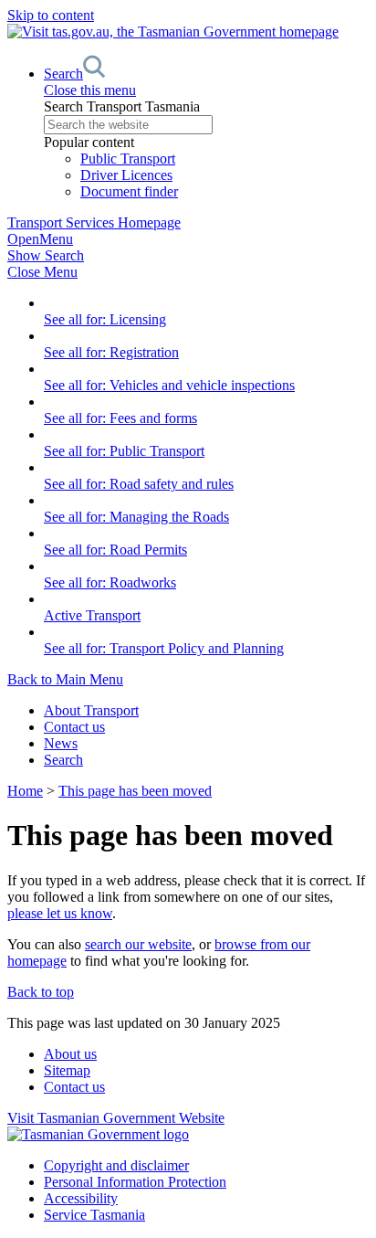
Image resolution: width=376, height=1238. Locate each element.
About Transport (91, 710)
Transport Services (94, 222)
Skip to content (50, 15)
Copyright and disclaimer (116, 1165)
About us (70, 1054)
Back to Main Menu (65, 679)
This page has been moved (135, 791)
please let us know (59, 913)
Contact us (74, 727)
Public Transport (127, 158)
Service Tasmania (94, 1214)
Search (63, 759)
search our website (138, 944)
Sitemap (67, 1070)
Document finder (129, 191)
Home (25, 791)
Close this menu (90, 90)
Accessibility (81, 1198)
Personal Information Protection (135, 1182)
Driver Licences (126, 175)
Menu (40, 239)
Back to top (40, 992)
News (61, 743)
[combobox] (206, 124)
